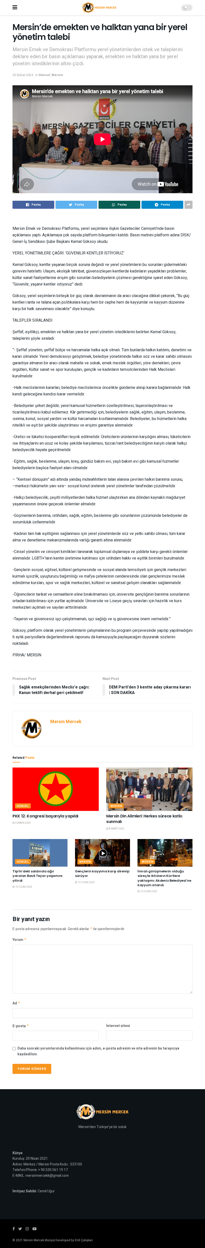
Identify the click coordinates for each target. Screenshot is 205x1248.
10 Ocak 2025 (148, 891)
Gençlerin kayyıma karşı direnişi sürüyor (102, 873)
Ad (16, 1003)
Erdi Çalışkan (84, 1240)
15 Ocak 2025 (86, 882)
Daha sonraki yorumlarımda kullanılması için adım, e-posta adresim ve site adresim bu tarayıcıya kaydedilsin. (98, 1051)
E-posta (20, 1026)
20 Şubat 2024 (22, 75)
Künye (50, 1240)
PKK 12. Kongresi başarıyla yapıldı (45, 816)
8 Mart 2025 (116, 828)
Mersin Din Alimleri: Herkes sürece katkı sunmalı (144, 818)
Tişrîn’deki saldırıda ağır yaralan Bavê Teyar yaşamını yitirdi (37, 876)
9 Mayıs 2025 (23, 823)
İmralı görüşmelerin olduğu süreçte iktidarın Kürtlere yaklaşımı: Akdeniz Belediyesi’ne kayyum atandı (164, 878)
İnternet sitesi (118, 1025)
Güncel (44, 75)
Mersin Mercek (66, 721)
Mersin (57, 75)
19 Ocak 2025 (23, 887)
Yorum (19, 939)
